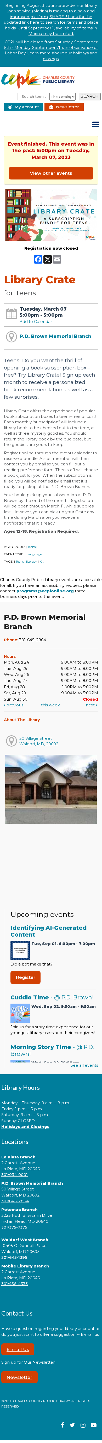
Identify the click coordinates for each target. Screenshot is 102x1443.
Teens (31, 547)
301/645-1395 (14, 1257)
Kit (41, 561)
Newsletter (67, 106)
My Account (27, 106)
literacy (31, 561)
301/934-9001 (14, 1174)
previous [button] (14, 704)
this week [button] (50, 704)
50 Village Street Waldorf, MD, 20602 (38, 741)
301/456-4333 (14, 1283)
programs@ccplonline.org (45, 590)
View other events (51, 173)
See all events (84, 1065)
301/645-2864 (15, 1200)
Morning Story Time (52, 1050)
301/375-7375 (14, 1227)
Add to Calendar (36, 321)
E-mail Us (18, 1349)
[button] (95, 124)
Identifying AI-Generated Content (48, 931)
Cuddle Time (52, 997)
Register (25, 977)
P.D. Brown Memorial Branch (55, 336)
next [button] (91, 704)
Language (34, 554)
